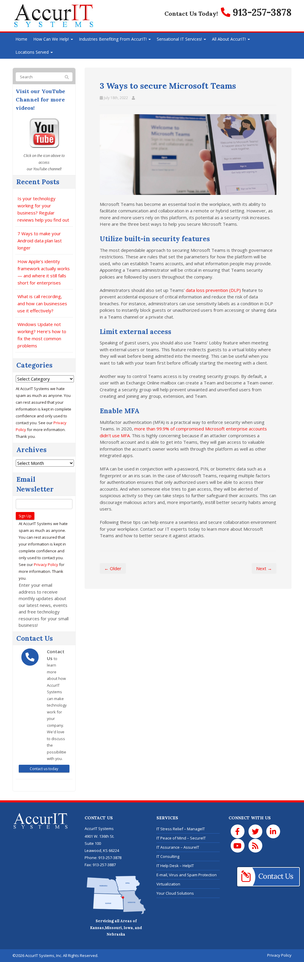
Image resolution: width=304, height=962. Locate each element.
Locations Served (32, 52)
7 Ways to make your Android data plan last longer (40, 240)
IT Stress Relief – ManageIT (180, 828)
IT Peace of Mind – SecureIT (181, 838)
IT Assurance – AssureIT (177, 847)
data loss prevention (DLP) (213, 290)
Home (21, 39)
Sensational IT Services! (180, 39)
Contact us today (44, 768)
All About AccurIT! (229, 39)
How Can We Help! (51, 39)
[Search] (66, 77)
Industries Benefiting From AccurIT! (113, 39)
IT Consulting (167, 856)
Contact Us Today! (191, 13)
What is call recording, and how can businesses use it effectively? (42, 303)
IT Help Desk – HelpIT (175, 865)
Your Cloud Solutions (175, 893)
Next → (264, 568)
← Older (112, 568)
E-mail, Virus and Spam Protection (186, 874)
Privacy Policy (46, 564)
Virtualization (168, 884)
